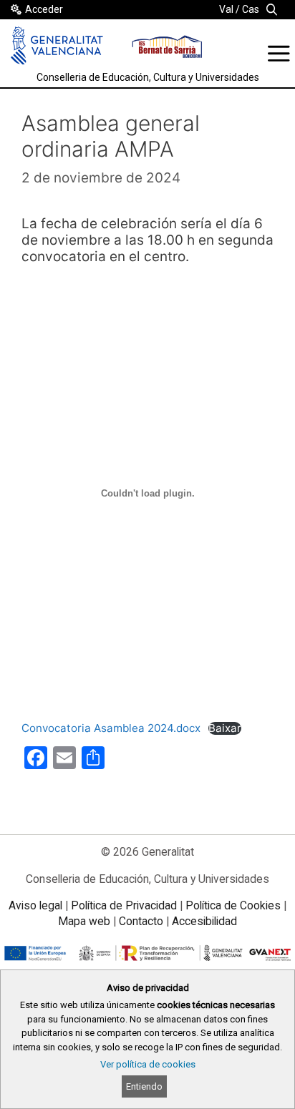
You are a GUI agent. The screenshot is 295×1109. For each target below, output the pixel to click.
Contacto (141, 921)
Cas (250, 9)
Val (226, 9)
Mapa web (84, 921)
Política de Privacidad (124, 905)
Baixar (224, 728)
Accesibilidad (204, 921)
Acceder (44, 9)
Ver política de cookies (147, 1064)
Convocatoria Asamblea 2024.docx (110, 728)
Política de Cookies (233, 905)
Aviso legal (35, 905)
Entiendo (144, 1086)
